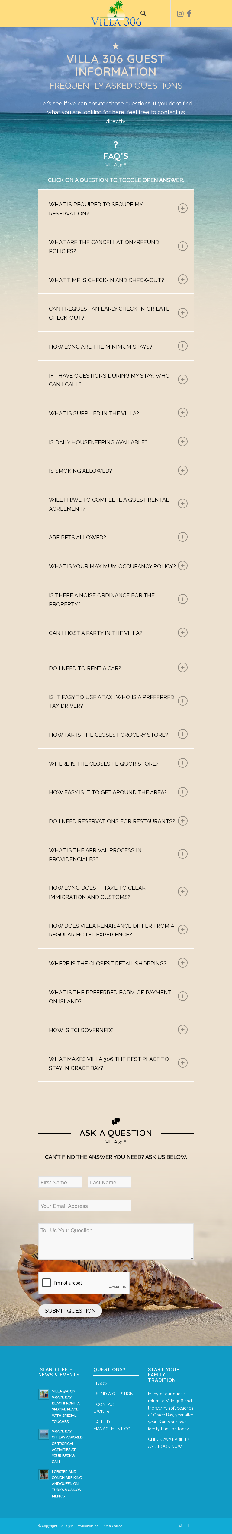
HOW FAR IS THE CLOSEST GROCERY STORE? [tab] (108, 735)
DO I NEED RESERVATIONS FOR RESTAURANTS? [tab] (112, 821)
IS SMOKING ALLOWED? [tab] (80, 471)
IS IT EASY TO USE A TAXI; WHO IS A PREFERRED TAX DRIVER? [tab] (111, 701)
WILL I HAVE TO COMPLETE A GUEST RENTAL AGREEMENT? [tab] (109, 504)
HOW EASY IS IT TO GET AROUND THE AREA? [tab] (108, 792)
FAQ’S (101, 1383)
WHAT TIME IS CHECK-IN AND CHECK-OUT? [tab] (106, 280)
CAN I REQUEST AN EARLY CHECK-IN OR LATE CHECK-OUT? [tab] (109, 313)
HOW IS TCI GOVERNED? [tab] (81, 1030)
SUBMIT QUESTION (70, 1310)
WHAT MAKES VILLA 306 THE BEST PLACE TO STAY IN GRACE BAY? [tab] (109, 1063)
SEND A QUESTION (114, 1393)
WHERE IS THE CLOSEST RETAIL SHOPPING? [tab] (107, 963)
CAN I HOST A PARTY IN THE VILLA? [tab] (95, 633)
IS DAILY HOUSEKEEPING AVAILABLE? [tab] (98, 442)
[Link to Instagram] (180, 13)
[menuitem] (140, 13)
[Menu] (154, 13)
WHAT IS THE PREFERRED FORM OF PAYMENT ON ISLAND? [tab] (110, 997)
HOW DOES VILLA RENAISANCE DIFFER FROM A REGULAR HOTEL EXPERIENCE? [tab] (111, 930)
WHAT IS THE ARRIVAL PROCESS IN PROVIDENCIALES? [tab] (95, 854)
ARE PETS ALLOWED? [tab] (77, 537)
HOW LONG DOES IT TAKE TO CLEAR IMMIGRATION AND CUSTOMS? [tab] (97, 892)
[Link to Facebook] (189, 13)
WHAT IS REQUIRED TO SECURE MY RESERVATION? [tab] (96, 209)
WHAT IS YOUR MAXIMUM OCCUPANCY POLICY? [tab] (112, 566)
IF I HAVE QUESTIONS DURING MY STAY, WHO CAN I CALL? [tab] (109, 380)
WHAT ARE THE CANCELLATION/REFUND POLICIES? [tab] (104, 246)
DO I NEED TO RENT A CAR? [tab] (85, 668)
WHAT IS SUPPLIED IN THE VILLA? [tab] (94, 413)
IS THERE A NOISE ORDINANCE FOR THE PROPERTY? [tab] (102, 599)
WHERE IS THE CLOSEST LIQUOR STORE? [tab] (104, 764)
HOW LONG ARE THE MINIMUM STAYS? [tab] (100, 347)
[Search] (140, 13)
